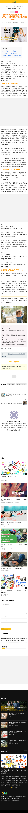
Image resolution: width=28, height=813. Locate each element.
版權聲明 (4, 798)
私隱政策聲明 (22, 796)
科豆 (3, 524)
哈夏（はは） (4, 548)
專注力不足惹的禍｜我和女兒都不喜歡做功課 (11, 403)
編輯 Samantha (13, 716)
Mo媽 (3, 570)
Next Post (25, 399)
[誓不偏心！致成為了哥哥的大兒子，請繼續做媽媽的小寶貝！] (14, 536)
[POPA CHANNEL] (14, 2)
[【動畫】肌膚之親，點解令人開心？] (14, 467)
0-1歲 (11, 6)
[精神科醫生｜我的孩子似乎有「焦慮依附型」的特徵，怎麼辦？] (14, 490)
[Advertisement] (14, 112)
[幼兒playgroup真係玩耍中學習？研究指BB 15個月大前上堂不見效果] (14, 581)
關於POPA (3, 796)
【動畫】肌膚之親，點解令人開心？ (9, 476)
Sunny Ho (12, 743)
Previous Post (3, 391)
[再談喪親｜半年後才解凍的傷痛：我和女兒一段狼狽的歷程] (3, 395)
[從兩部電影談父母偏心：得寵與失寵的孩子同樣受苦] (14, 706)
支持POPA (16, 798)
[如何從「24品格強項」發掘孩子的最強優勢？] (4, 743)
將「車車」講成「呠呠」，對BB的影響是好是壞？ (12, 568)
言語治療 (18, 384)
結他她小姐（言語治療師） (7, 22)
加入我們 (10, 798)
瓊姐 (5, 709)
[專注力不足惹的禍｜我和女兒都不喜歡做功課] (25, 403)
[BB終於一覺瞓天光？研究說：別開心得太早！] (14, 513)
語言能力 (24, 384)
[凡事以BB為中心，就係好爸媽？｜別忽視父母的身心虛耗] (14, 761)
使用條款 (15, 796)
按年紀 (6, 6)
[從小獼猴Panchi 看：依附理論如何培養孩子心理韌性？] (4, 716)
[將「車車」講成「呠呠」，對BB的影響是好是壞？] (14, 559)
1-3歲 (13, 384)
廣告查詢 (9, 796)
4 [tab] (15, 787)
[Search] (26, 1)
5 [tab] (16, 787)
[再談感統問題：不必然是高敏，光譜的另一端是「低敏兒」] (4, 734)
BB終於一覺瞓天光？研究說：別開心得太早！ (11, 522)
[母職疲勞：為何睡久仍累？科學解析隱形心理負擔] (4, 725)
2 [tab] (12, 787)
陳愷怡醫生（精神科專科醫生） (7, 502)
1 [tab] (11, 787)
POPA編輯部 (4, 594)
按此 (18, 366)
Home (2, 6)
